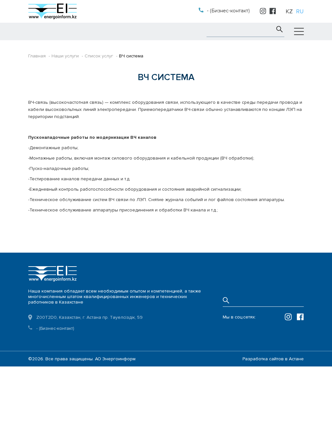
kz (289, 11)
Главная (37, 56)
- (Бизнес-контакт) (228, 11)
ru (300, 11)
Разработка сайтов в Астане (273, 359)
